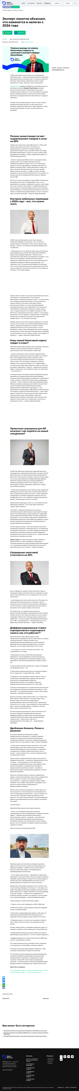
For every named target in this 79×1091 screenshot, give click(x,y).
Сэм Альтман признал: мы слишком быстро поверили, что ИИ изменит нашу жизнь (25, 1030)
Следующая (46, 998)
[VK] (25, 987)
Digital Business (14, 86)
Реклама (67, 3)
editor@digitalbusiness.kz (58, 69)
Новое (23, 3)
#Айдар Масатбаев (7, 994)
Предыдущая (5, 998)
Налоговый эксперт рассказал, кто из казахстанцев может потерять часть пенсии (25, 1036)
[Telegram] (25, 977)
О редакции (66, 67)
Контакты (59, 67)
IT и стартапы (7, 7)
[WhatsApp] (25, 985)
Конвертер (47, 3)
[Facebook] (25, 980)
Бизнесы (15, 10)
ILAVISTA (67, 1087)
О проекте (57, 3)
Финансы (15, 7)
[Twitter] (25, 982)
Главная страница (7, 10)
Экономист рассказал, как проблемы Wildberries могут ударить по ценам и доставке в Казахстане (26, 1033)
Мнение (21, 10)
